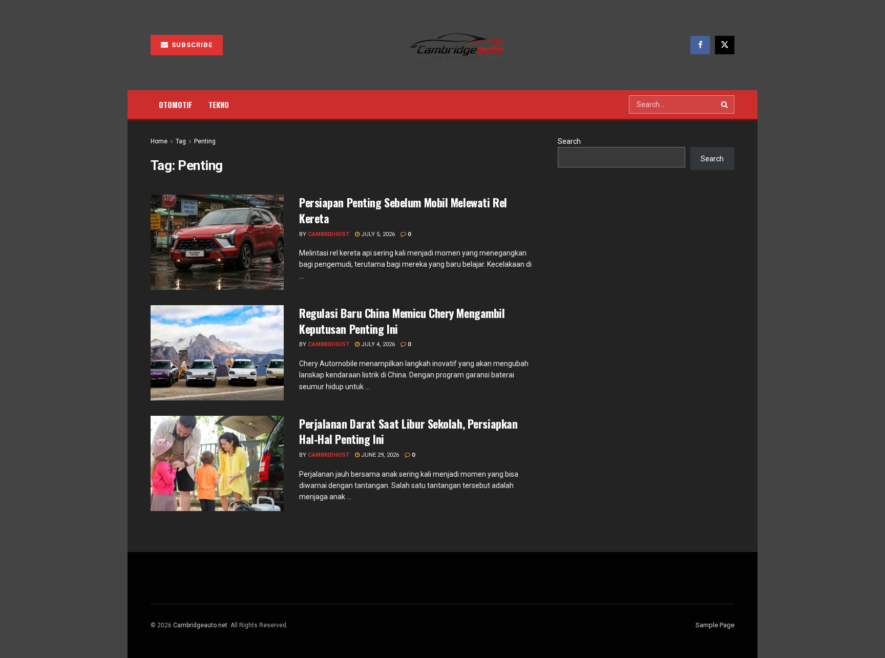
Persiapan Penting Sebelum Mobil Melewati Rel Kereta (403, 210)
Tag (181, 141)
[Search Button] (725, 104)
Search (569, 141)
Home (159, 141)
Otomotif (175, 104)
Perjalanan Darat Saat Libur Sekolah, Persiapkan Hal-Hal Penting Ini (408, 431)
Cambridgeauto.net (200, 625)
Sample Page (715, 625)
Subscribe (191, 45)
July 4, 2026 (377, 344)
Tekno (218, 104)
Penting (205, 141)
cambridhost (328, 234)
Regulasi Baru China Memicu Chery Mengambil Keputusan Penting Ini (402, 321)
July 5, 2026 (377, 234)
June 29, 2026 (379, 455)
